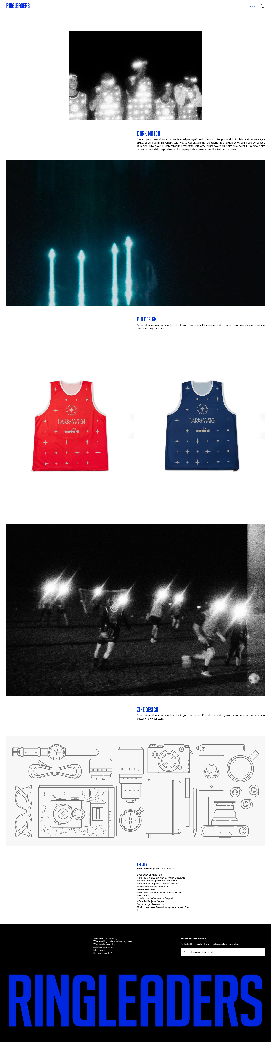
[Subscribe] (261, 952)
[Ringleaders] (18, 6)
